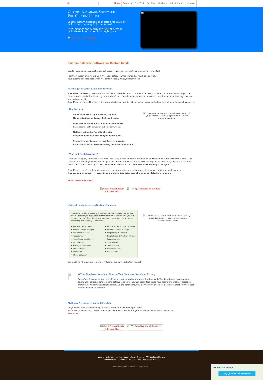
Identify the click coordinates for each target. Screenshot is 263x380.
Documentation (130, 357)
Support (140, 357)
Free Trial (139, 3)
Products (127, 3)
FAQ (146, 357)
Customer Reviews (157, 357)
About (138, 360)
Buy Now (151, 3)
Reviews (162, 3)
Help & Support (177, 3)
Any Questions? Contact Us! (237, 373)
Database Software (105, 357)
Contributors (123, 360)
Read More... (74, 313)
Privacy (132, 360)
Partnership (147, 360)
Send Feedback (109, 360)
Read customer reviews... (81, 180)
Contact (191, 3)
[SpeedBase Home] (82, 4)
